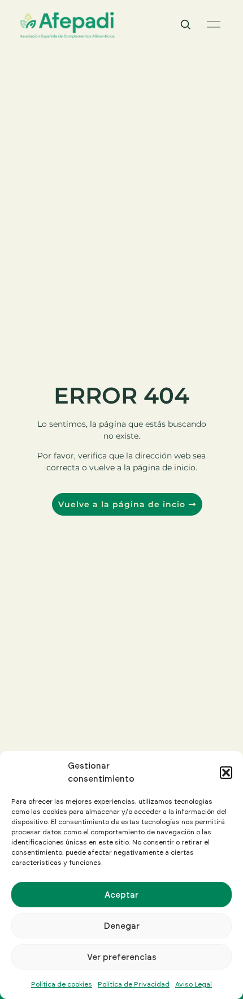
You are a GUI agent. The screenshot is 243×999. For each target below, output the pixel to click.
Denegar (122, 925)
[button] (226, 772)
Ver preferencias (122, 956)
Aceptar (121, 894)
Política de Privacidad (134, 984)
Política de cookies (61, 984)
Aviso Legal (193, 984)
